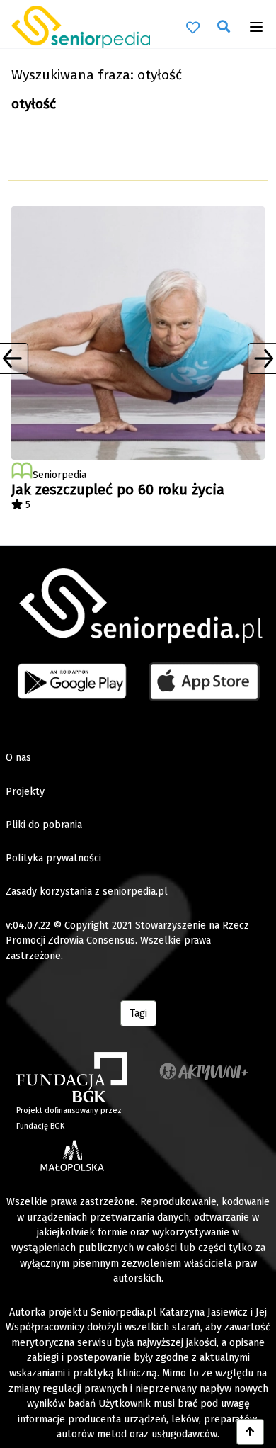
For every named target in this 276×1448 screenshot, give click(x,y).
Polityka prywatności (53, 858)
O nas (18, 758)
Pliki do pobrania (44, 825)
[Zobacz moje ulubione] (192, 26)
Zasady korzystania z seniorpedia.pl (87, 892)
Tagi (138, 1013)
